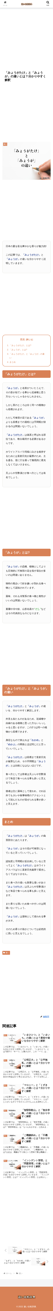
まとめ (12, 362)
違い (7, 953)
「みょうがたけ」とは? (20, 345)
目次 (22, 339)
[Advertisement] (26, 38)
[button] (47, 749)
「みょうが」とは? (18, 349)
